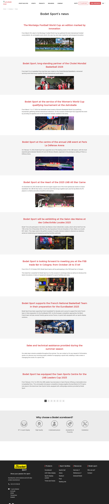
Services (75, 470)
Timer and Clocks (50, 481)
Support (84, 3)
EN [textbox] (103, 3)
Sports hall (62, 470)
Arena (60, 473)
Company (60, 3)
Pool (60, 479)
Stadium (61, 476)
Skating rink (62, 482)
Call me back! (95, 3)
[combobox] (104, 3)
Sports (33, 3)
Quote (76, 3)
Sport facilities (23, 3)
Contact (89, 473)
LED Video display (50, 473)
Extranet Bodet (77, 476)
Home (4, 9)
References (76, 473)
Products (42, 3)
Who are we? (91, 470)
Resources (51, 3)
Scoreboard (48, 470)
